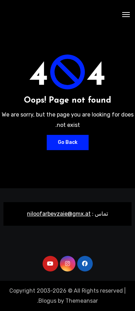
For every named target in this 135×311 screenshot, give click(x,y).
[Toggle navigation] (126, 14)
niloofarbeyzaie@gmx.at (59, 213)
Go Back (68, 142)
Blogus (47, 300)
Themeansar (81, 300)
